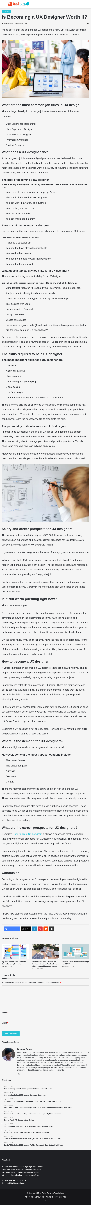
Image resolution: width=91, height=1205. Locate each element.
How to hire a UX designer (27, 834)
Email (5, 1023)
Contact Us (39, 1197)
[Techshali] (18, 4)
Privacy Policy (51, 1197)
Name (5, 1013)
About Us (29, 1197)
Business (6, 11)
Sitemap (62, 1197)
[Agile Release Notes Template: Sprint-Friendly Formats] (15, 951)
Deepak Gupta (8, 23)
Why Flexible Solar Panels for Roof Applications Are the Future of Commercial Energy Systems (45, 964)
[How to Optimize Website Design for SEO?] (75, 951)
